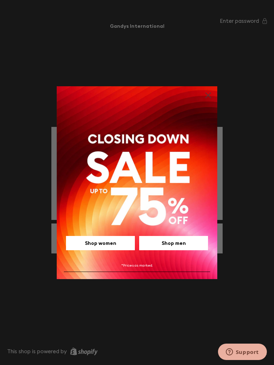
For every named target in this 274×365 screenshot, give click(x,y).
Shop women (100, 243)
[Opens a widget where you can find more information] (242, 352)
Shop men (174, 243)
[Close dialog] (208, 95)
